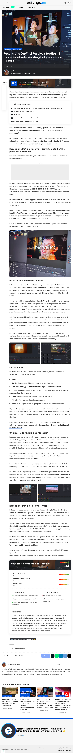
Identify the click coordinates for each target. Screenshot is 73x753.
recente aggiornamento (27, 202)
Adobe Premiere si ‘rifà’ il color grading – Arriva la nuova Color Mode (10, 702)
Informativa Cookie (58, 748)
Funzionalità (17, 115)
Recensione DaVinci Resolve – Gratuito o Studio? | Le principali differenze (37, 108)
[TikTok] (68, 664)
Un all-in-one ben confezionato (23, 111)
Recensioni (8, 49)
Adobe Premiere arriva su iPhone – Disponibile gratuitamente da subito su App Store (45, 703)
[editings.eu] (36, 2)
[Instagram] (66, 664)
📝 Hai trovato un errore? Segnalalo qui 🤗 (23, 639)
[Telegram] (10, 741)
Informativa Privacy (45, 748)
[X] (2, 741)
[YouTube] (63, 664)
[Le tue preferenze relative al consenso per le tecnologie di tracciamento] (3, 751)
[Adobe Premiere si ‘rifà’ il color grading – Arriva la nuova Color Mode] (10, 692)
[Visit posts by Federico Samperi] (4, 664)
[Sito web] (61, 664)
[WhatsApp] (13, 741)
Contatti (68, 750)
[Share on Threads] (27, 66)
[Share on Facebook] (13, 66)
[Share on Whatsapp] (19, 66)
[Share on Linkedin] (22, 66)
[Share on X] (16, 66)
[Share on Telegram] (25, 66)
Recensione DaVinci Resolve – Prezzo (25, 121)
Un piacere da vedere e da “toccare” (25, 118)
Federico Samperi (15, 71)
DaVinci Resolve (19, 648)
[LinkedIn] (70, 664)
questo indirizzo (53, 144)
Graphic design (25, 688)
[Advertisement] (40, 172)
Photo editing (25, 693)
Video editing (17, 49)
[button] (3, 2)
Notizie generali (26, 691)
